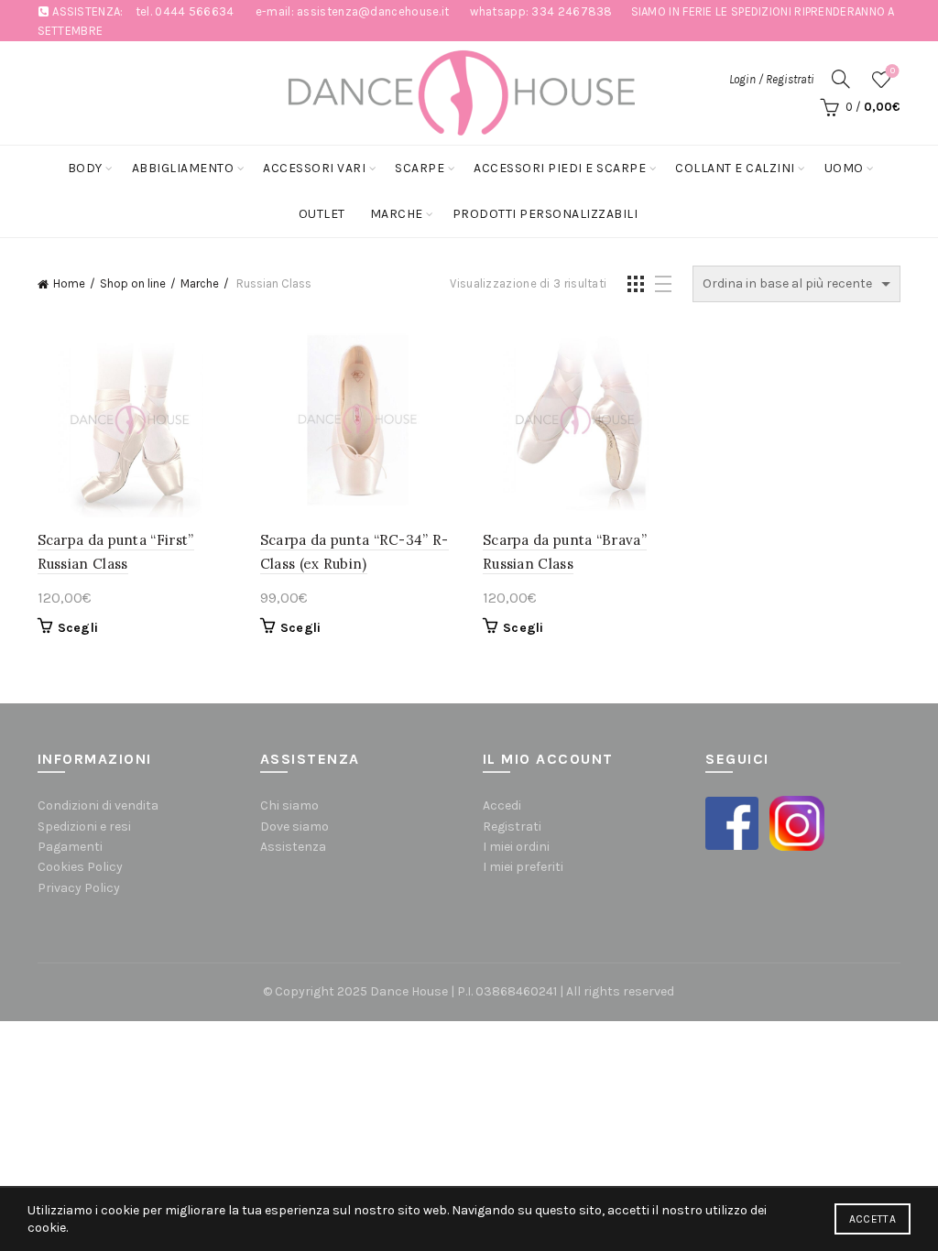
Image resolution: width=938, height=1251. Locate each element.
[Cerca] (841, 78)
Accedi (502, 805)
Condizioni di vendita (98, 805)
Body (85, 168)
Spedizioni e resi (84, 826)
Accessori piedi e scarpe (560, 168)
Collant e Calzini (735, 168)
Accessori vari (314, 168)
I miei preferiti (523, 867)
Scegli (78, 628)
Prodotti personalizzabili (545, 214)
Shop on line (133, 283)
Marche (396, 214)
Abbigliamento (183, 168)
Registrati (512, 826)
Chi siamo (289, 805)
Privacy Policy (79, 888)
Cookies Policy (80, 867)
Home (69, 283)
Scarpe (419, 168)
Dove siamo (294, 826)
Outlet (322, 214)
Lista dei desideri (892, 71)
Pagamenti (70, 846)
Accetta (872, 1219)
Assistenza (293, 846)
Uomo (844, 168)
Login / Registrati (771, 79)
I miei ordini (516, 846)
